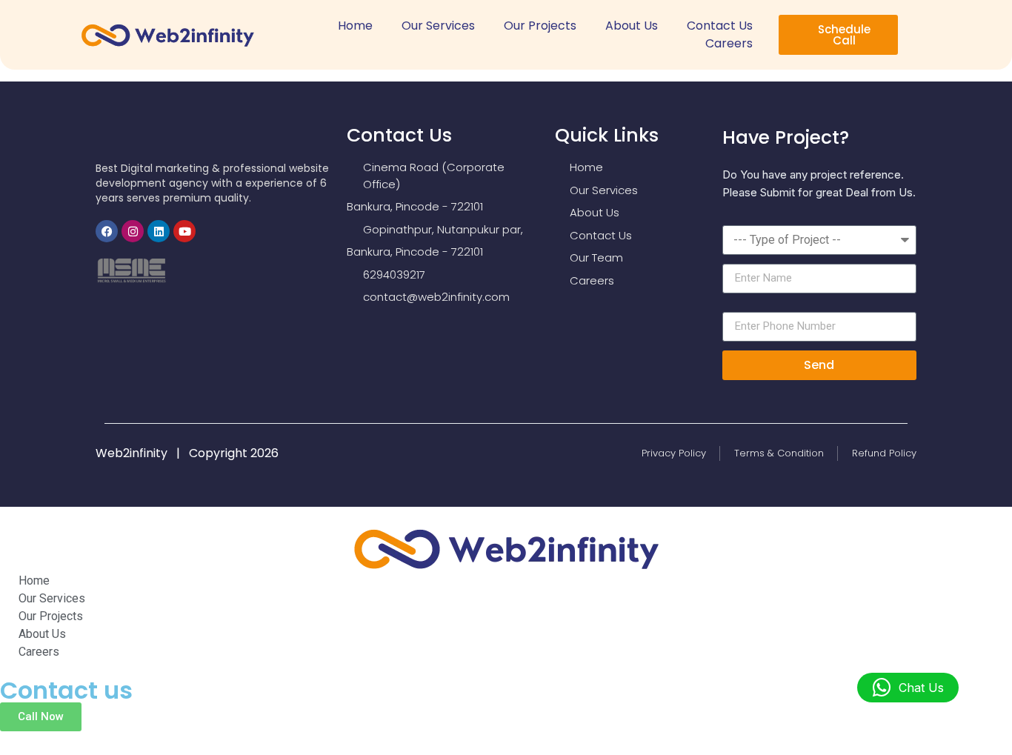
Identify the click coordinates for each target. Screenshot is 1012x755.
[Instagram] (132, 231)
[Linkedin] (158, 231)
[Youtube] (184, 231)
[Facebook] (107, 231)
